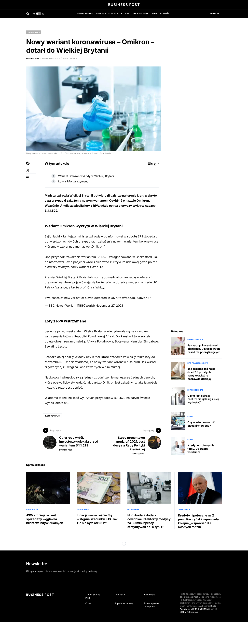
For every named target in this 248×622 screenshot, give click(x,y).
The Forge (120, 594)
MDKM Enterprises (189, 612)
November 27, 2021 (109, 305)
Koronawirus (52, 415)
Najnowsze (149, 594)
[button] (27, 13)
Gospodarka (34, 32)
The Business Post (92, 596)
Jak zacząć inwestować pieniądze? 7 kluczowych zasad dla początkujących (203, 349)
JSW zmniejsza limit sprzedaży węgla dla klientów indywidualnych (44, 519)
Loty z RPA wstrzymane (73, 181)
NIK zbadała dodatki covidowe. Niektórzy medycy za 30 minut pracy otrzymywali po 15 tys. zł (149, 521)
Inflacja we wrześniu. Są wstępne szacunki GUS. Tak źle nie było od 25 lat (97, 519)
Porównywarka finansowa (151, 605)
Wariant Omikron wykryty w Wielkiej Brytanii (86, 176)
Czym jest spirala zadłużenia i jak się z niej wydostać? (203, 399)
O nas (88, 603)
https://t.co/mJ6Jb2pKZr (133, 298)
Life (189, 363)
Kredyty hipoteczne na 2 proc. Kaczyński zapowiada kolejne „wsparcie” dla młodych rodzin (198, 521)
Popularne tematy (124, 603)
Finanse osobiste (195, 340)
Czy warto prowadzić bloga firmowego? (201, 424)
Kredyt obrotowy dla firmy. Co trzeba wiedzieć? (200, 449)
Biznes (190, 417)
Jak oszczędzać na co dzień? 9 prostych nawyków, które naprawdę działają (201, 374)
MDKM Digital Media (200, 609)
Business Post (124, 5)
